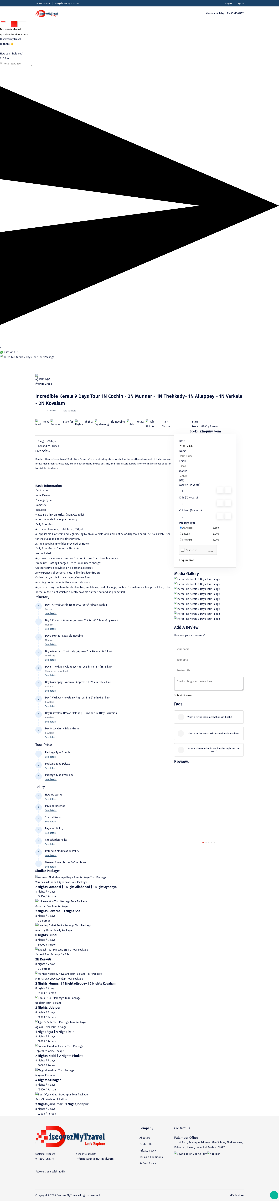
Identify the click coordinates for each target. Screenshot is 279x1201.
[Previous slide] (197, 842)
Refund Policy (148, 1163)
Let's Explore (236, 1195)
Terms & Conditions (151, 1157)
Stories (126, 13)
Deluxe (186, 533)
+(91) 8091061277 (42, 3)
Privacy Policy (148, 1150)
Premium (187, 539)
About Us (145, 1137)
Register (229, 3)
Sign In (241, 3)
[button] (203, 842)
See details (51, 613)
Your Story (149, 13)
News (137, 13)
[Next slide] (220, 842)
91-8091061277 (235, 13)
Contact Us (146, 1144)
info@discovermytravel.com (67, 3)
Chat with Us (11, 352)
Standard (187, 527)
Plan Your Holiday (215, 13)
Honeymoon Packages (107, 13)
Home (66, 13)
